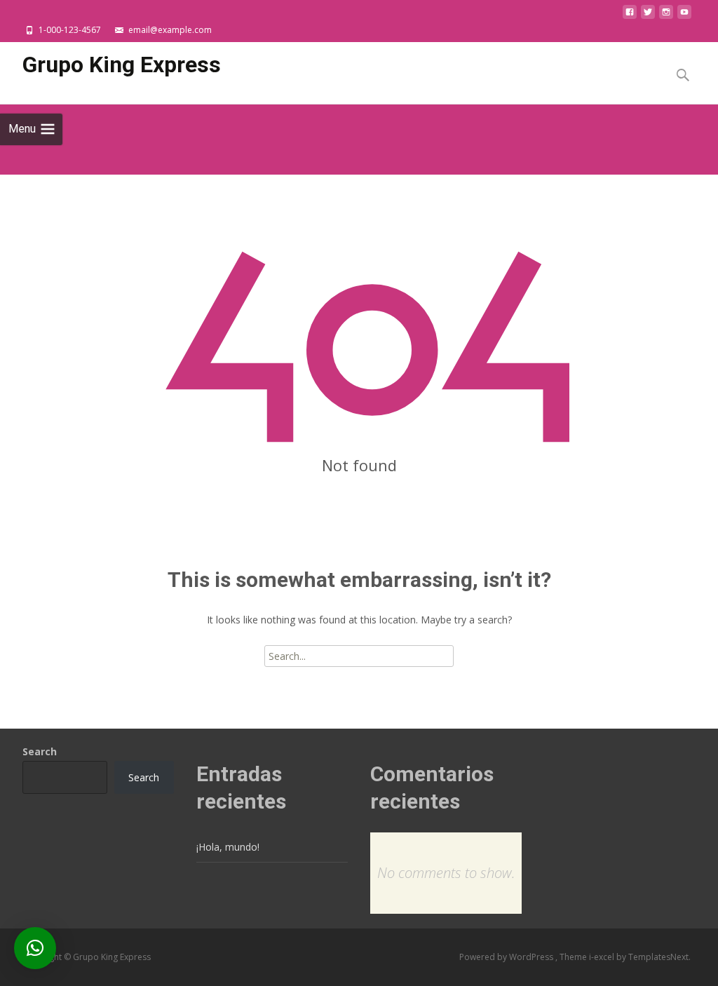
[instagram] (666, 15)
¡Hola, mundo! (227, 846)
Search (39, 751)
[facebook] (630, 15)
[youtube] (684, 15)
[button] (35, 948)
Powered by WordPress (507, 957)
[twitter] (648, 15)
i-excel (602, 957)
